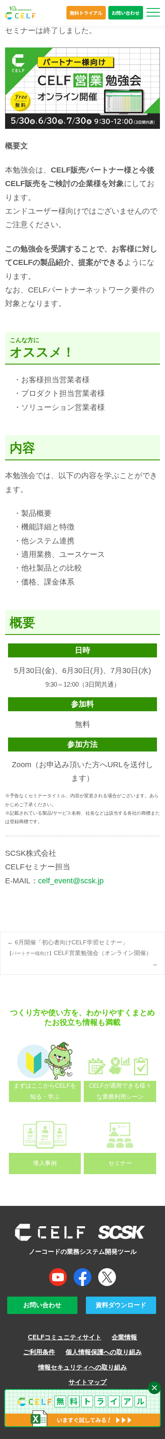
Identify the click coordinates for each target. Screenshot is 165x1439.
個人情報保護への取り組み (104, 1352)
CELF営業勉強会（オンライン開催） (82, 958)
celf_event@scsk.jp (71, 881)
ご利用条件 (39, 1352)
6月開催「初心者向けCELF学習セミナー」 (67, 942)
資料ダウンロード (121, 1305)
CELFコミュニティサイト (65, 1337)
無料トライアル (86, 12)
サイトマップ (88, 1382)
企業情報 (124, 1337)
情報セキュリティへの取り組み (82, 1367)
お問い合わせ (126, 12)
